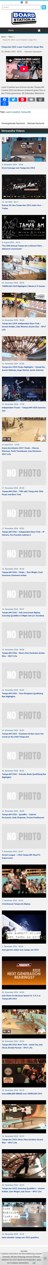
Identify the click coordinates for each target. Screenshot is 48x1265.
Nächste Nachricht (35, 123)
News (11, 37)
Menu (10, 30)
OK (34, 1263)
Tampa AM (25, 112)
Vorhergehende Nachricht (13, 123)
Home (3, 37)
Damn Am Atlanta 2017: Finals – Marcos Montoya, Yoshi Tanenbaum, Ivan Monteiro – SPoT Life (22, 451)
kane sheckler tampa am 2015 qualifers (20, 1237)
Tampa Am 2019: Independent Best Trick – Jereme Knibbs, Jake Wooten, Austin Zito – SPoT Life (24, 326)
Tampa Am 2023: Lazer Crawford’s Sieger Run (22, 47)
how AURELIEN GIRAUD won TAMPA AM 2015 (22, 1093)
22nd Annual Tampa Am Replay (16, 904)
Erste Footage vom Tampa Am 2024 (18, 168)
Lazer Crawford (13, 112)
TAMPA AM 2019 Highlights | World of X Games (23, 286)
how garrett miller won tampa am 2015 (20, 949)
